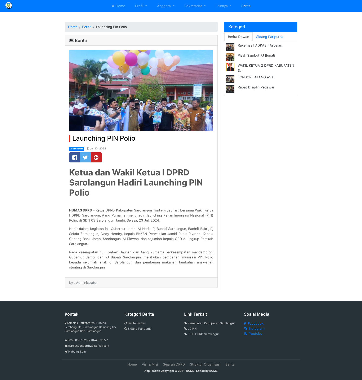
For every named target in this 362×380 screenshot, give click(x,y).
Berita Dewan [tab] (238, 37)
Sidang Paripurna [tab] (269, 37)
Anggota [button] (164, 6)
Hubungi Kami (77, 351)
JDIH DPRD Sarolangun (203, 334)
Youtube (255, 333)
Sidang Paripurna (139, 328)
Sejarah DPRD (174, 364)
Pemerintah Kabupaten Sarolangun (211, 323)
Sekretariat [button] (194, 6)
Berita (246, 6)
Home (120, 6)
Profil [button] (140, 6)
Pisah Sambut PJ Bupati (256, 55)
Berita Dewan (76, 149)
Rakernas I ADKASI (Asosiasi (260, 45)
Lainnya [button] (222, 6)
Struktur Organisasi (205, 364)
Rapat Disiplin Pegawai (256, 87)
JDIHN (192, 328)
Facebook (256, 323)
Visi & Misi (150, 364)
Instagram (257, 328)
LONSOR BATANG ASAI (256, 77)
